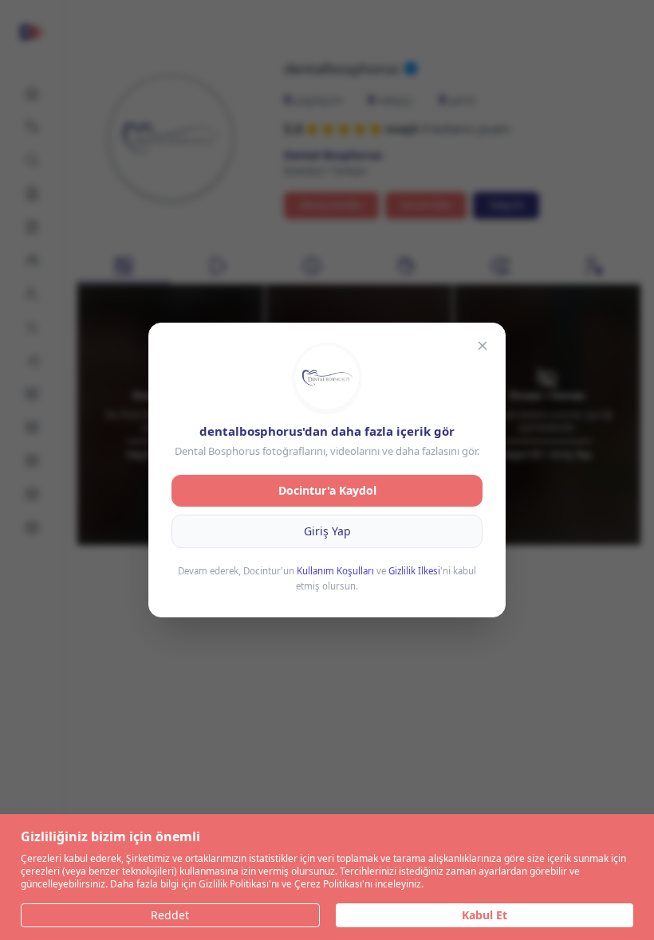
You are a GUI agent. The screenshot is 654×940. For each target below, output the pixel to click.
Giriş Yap (327, 531)
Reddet (170, 914)
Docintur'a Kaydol (327, 490)
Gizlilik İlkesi (414, 571)
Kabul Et (484, 914)
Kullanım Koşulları (335, 571)
